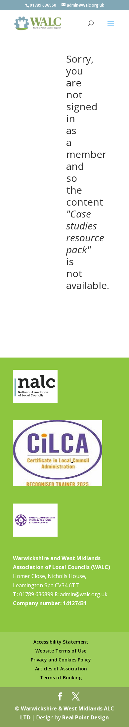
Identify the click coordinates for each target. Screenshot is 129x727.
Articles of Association (61, 668)
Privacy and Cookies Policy (61, 659)
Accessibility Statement (60, 642)
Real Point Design (85, 717)
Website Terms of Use (60, 651)
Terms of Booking (61, 677)
